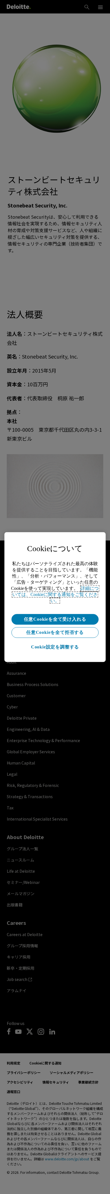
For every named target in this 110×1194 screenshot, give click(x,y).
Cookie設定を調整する (55, 647)
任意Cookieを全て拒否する (55, 632)
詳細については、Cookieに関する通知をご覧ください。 (55, 594)
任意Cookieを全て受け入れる (55, 619)
